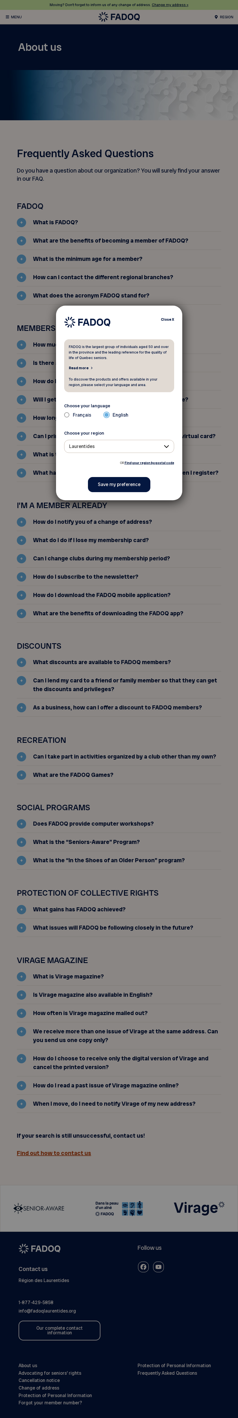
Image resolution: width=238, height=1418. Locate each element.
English (120, 415)
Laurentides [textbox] (82, 446)
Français (82, 415)
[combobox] (119, 446)
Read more (79, 367)
